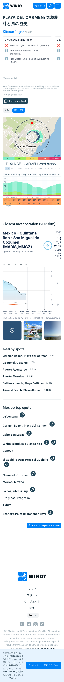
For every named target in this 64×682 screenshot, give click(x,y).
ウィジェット (32, 601)
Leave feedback (17, 101)
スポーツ (32, 595)
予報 (6, 110)
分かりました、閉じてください (43, 665)
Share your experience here (44, 525)
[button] (52, 245)
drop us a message (44, 648)
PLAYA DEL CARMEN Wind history (31, 164)
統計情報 (19, 110)
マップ (32, 589)
